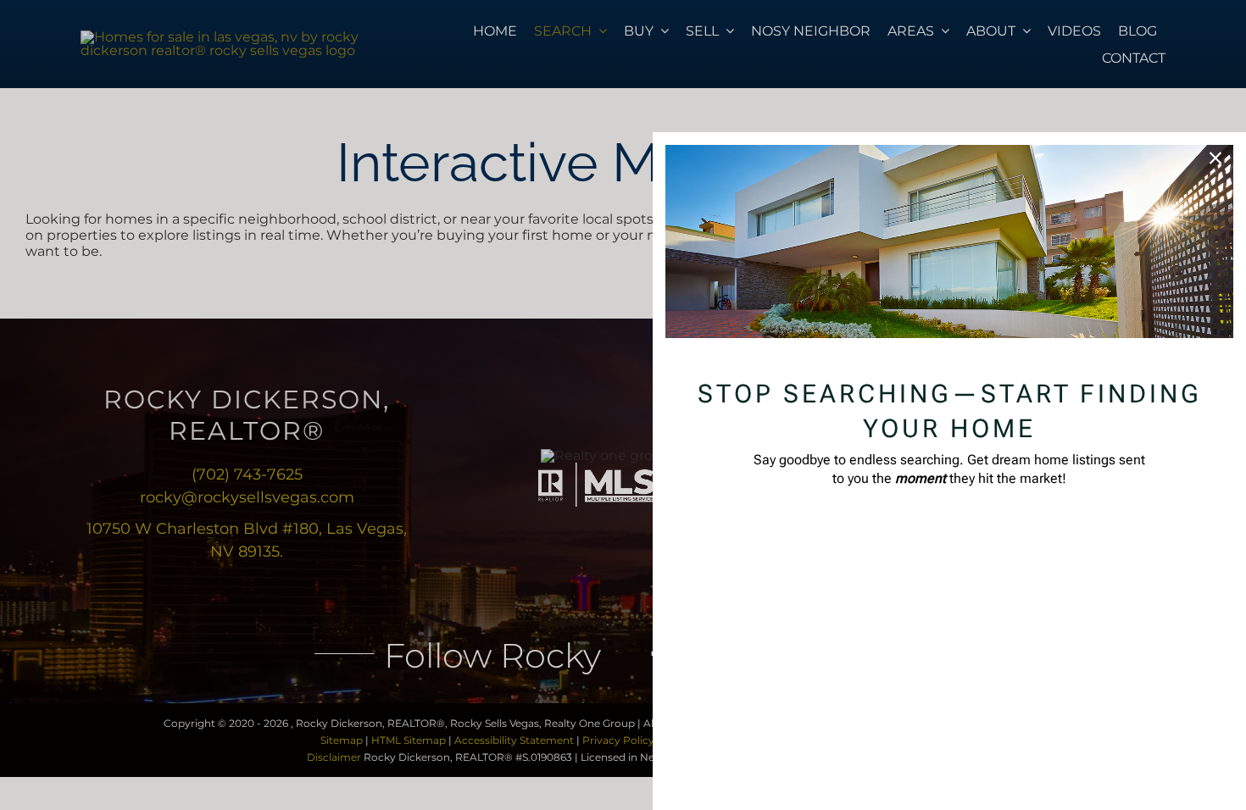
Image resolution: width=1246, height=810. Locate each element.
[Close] (1215, 158)
